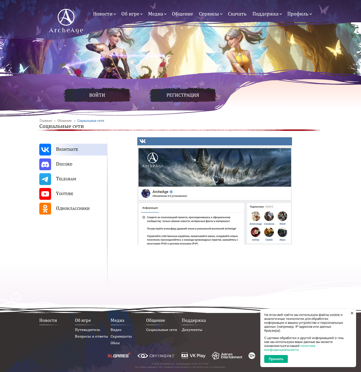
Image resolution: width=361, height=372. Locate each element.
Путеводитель (87, 329)
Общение (182, 14)
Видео (116, 329)
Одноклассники (73, 208)
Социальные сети (161, 329)
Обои (115, 343)
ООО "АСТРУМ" (200, 364)
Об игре (130, 14)
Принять (276, 358)
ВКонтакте (67, 149)
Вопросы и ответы (91, 336)
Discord (64, 164)
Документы (192, 329)
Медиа (155, 14)
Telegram (66, 178)
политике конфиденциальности (290, 347)
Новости (102, 14)
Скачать (237, 14)
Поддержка (265, 14)
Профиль (297, 14)
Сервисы (209, 14)
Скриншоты (121, 336)
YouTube (64, 193)
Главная (46, 121)
